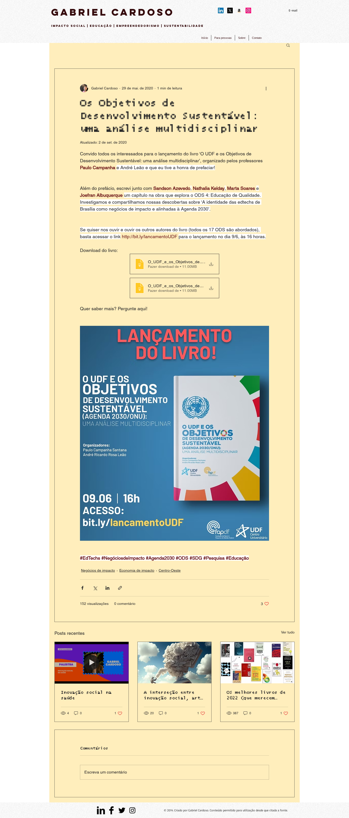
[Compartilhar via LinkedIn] (107, 587)
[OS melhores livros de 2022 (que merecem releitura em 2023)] (257, 662)
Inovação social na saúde (86, 695)
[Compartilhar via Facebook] (82, 587)
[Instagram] (248, 10)
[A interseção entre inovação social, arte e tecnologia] (175, 662)
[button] (288, 45)
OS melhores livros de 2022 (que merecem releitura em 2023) (256, 695)
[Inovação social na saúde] (92, 662)
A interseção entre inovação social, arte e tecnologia (173, 695)
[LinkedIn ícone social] (221, 10)
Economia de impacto (136, 570)
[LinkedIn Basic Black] (101, 810)
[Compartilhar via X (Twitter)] (94, 587)
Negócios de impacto (98, 570)
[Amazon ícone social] (239, 10)
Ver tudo (288, 632)
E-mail (293, 10)
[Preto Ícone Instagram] (132, 810)
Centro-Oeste (170, 570)
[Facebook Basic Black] (111, 810)
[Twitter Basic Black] (122, 810)
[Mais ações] (266, 88)
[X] (230, 10)
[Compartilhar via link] (120, 587)
